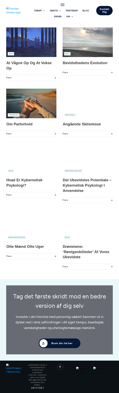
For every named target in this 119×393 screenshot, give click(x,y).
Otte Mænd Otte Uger (25, 246)
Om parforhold (19, 124)
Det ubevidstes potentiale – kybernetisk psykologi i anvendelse (87, 185)
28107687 (37, 388)
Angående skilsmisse (82, 124)
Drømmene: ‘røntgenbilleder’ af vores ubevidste (86, 251)
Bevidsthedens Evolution (85, 63)
